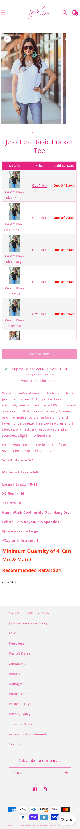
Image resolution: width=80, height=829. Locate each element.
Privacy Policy (19, 714)
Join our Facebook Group (28, 623)
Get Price (39, 185)
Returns (15, 674)
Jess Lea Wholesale (26, 825)
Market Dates (19, 653)
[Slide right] (41, 132)
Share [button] (12, 582)
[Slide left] (22, 132)
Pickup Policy (19, 704)
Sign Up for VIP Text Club (29, 613)
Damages (16, 684)
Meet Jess (16, 643)
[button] (65, 12)
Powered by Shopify (47, 825)
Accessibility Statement (27, 734)
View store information (39, 381)
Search (14, 744)
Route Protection (22, 694)
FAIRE (13, 633)
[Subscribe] (66, 772)
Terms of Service (22, 724)
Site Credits (64, 825)
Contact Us (17, 664)
